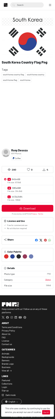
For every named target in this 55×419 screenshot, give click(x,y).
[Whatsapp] (49, 240)
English (12, 401)
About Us (6, 334)
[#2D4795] (12, 256)
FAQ (4, 337)
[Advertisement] (27, 114)
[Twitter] (40, 240)
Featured (6, 380)
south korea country (35, 74)
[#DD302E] (6, 256)
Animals (5, 353)
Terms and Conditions (12, 327)
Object (48, 279)
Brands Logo (8, 363)
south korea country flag (13, 74)
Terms (40, 214)
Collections (7, 383)
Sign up (5, 390)
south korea (25, 80)
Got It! (46, 412)
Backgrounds (8, 357)
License (5, 340)
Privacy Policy (8, 330)
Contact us (7, 344)
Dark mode (10, 395)
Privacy (34, 214)
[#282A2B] (18, 256)
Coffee (18, 158)
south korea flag (10, 80)
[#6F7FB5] (31, 256)
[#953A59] (25, 256)
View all (5, 370)
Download (29, 208)
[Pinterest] (45, 240)
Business (6, 367)
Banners (5, 360)
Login (4, 387)
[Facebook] (36, 240)
